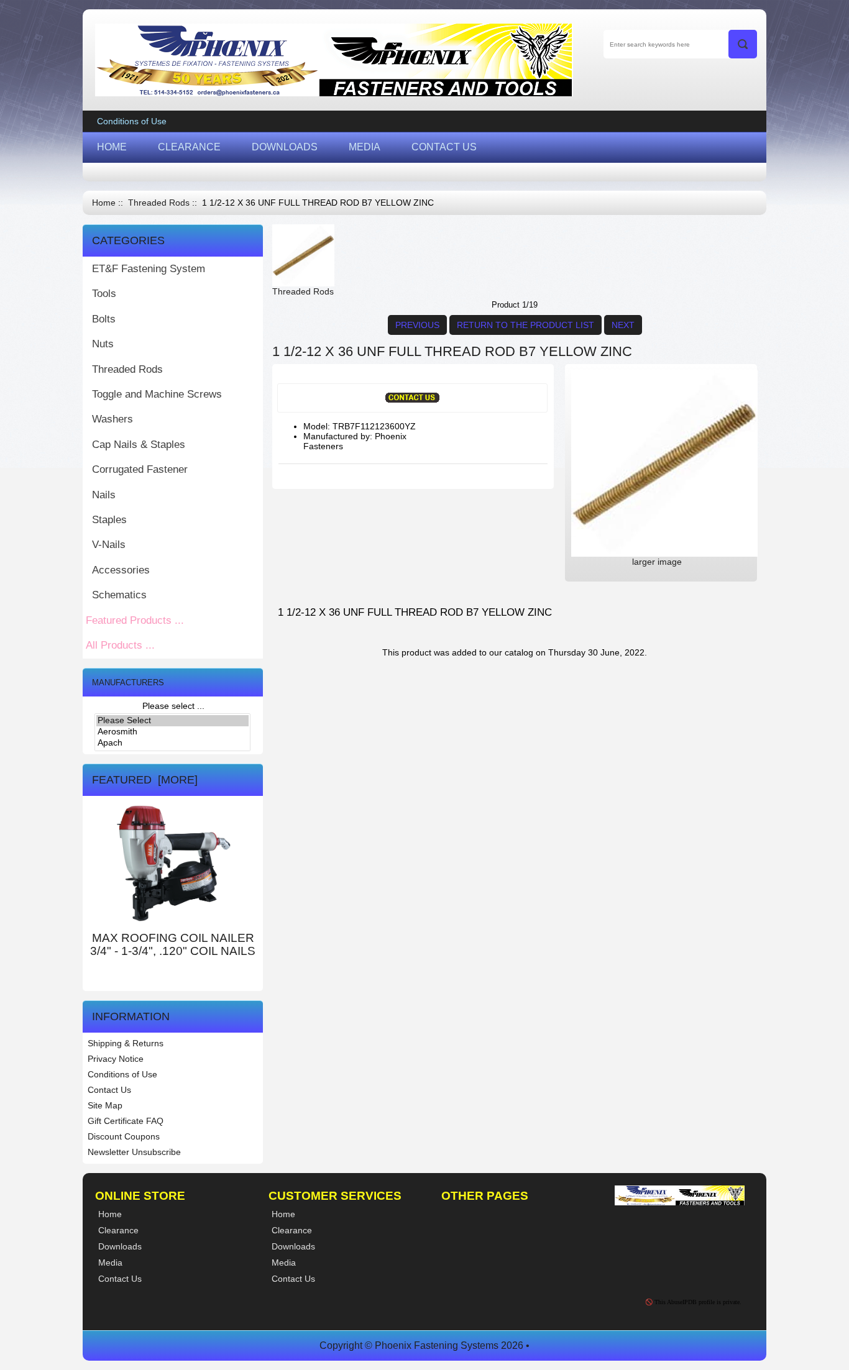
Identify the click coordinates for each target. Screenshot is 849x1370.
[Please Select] (172, 720)
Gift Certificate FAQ (125, 1121)
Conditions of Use (132, 121)
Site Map (105, 1105)
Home (104, 203)
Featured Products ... (135, 620)
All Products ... (120, 645)
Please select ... (173, 706)
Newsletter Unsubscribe (134, 1152)
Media (284, 1262)
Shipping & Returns (125, 1043)
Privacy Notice (116, 1059)
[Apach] (172, 743)
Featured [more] (145, 780)
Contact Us (109, 1090)
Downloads (293, 1246)
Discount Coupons (124, 1136)
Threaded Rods (159, 203)
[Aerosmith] (172, 732)
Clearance (292, 1230)
